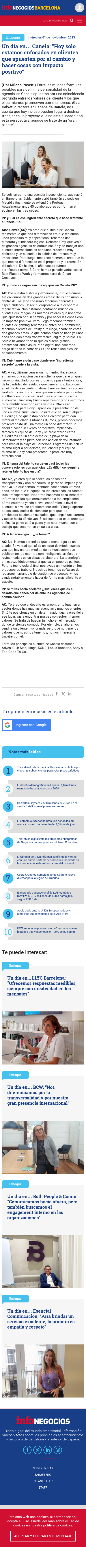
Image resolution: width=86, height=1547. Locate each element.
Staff (43, 1487)
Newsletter (43, 1481)
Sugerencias (43, 1468)
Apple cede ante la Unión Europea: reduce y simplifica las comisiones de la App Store (44, 912)
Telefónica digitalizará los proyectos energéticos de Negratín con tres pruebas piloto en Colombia (47, 840)
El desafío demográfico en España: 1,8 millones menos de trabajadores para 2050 (46, 786)
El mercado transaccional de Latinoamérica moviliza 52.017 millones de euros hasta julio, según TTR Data (45, 896)
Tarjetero (43, 1474)
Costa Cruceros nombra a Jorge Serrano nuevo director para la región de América (46, 876)
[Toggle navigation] (79, 21)
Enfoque (13, 37)
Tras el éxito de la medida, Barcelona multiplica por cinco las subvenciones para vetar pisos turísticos (48, 769)
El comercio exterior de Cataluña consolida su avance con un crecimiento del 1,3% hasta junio (46, 822)
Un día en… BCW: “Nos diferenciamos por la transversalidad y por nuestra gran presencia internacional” (38, 1095)
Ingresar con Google (31, 725)
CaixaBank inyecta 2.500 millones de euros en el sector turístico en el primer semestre (47, 804)
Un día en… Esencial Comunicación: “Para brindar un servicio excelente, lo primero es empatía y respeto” (41, 1319)
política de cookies (57, 1525)
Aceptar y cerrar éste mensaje (43, 1536)
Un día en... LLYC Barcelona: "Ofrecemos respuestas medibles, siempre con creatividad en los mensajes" (42, 986)
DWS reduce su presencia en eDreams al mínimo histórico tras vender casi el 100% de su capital (47, 930)
